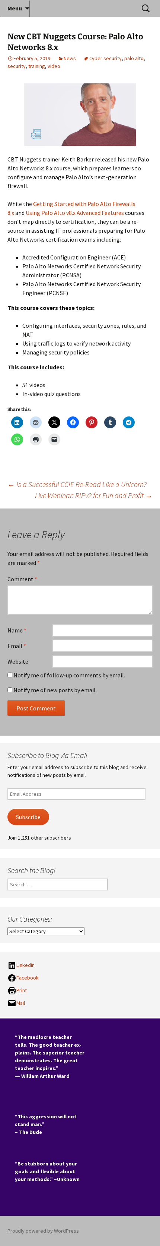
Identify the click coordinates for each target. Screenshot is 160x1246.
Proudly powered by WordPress (43, 1230)
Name (16, 630)
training (36, 66)
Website (17, 661)
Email (16, 646)
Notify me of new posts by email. (55, 690)
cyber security (105, 58)
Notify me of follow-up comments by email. (69, 675)
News (70, 58)
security (16, 66)
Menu (14, 8)
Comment (22, 579)
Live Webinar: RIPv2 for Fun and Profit (94, 495)
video (54, 66)
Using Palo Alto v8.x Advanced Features (75, 212)
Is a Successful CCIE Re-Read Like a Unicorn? (77, 484)
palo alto (134, 58)
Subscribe (28, 817)
